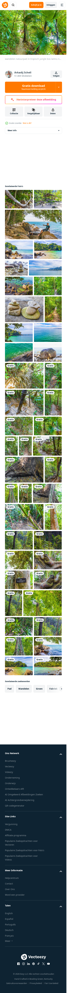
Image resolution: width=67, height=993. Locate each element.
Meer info (12, 129)
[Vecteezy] (5, 5)
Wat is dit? (27, 123)
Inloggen (51, 5)
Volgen (56, 76)
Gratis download (33, 87)
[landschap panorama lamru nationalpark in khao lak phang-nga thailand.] (21, 305)
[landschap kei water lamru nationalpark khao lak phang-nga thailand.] (19, 324)
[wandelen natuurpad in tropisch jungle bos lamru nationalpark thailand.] (19, 197)
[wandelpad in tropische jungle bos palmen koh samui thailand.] (19, 343)
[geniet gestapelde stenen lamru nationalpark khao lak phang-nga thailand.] (45, 286)
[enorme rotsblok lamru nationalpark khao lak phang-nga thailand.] (19, 457)
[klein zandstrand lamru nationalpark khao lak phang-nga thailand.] (19, 217)
